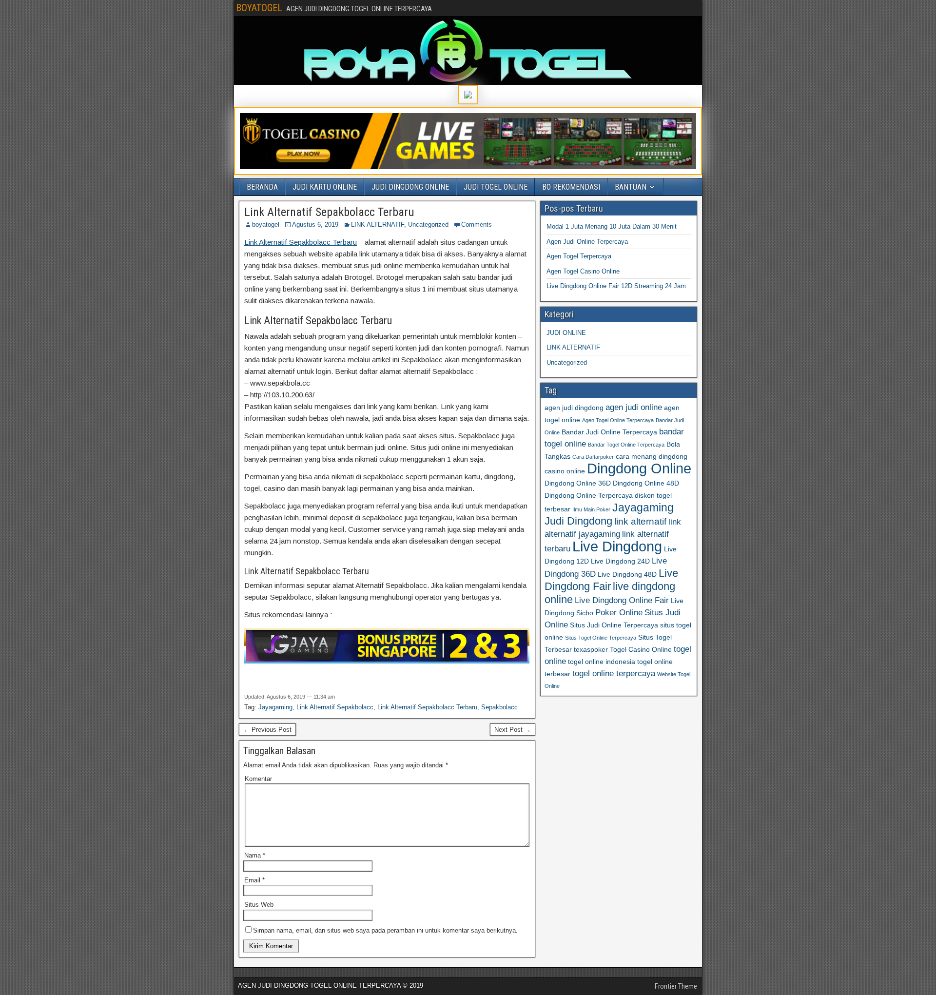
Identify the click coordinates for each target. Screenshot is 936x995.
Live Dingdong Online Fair (622, 600)
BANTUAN (630, 187)
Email (254, 880)
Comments (476, 224)
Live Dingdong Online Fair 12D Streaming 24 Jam (616, 286)
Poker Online (619, 612)
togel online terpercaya (613, 673)
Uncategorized (428, 224)
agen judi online (633, 407)
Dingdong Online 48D (646, 483)
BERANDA (262, 187)
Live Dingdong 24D (620, 561)
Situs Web (258, 904)
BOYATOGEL (259, 8)
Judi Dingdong (578, 521)
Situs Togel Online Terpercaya (600, 638)
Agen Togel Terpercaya (578, 256)
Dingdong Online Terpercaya (589, 495)
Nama (254, 855)
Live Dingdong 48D (627, 574)
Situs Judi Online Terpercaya (614, 625)
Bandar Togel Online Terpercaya (626, 445)
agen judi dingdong (574, 407)
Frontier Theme (676, 986)
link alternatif (640, 521)
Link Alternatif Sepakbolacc (334, 707)
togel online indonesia (601, 661)
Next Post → (512, 729)
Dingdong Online (639, 468)
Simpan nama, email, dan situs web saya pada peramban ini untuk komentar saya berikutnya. (385, 930)
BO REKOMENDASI (571, 187)
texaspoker (591, 649)
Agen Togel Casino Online (583, 271)
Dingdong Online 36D (578, 483)
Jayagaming (275, 707)
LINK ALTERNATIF (377, 224)
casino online (565, 471)
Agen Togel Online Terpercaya (618, 420)
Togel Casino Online (641, 649)
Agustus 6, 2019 (315, 224)
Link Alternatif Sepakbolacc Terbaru (329, 212)
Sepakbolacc (499, 707)
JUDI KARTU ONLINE (324, 187)
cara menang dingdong (651, 456)
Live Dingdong (617, 546)
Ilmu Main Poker (591, 509)
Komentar (258, 778)
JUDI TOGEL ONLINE (495, 187)
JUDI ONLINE (566, 332)
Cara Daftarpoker (593, 457)
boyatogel (265, 224)
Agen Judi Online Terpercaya (587, 241)
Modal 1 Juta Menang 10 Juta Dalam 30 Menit (611, 226)
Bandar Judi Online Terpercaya (609, 432)
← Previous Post (267, 729)
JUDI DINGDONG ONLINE (410, 187)
